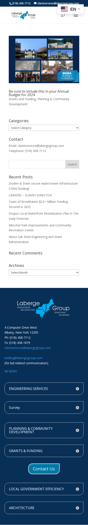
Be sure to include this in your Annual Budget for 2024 (39, 93)
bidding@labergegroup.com (23, 358)
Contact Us (44, 469)
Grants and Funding (22, 99)
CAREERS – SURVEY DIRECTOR (30, 195)
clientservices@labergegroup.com (27, 348)
